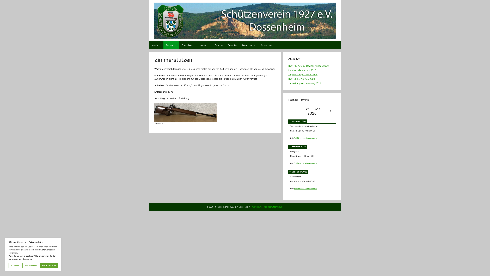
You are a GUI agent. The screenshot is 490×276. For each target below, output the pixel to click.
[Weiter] (331, 111)
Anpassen (15, 265)
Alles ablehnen (30, 265)
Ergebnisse (187, 45)
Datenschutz (266, 45)
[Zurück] (293, 111)
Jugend (203, 45)
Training (169, 45)
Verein (155, 45)
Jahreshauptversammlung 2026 (304, 83)
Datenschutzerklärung (274, 207)
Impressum (247, 45)
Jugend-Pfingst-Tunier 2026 (302, 74)
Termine (219, 45)
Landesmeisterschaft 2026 (302, 70)
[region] (33, 254)
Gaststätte (232, 45)
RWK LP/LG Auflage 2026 (301, 79)
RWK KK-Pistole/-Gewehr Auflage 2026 (308, 66)
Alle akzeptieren (49, 265)
